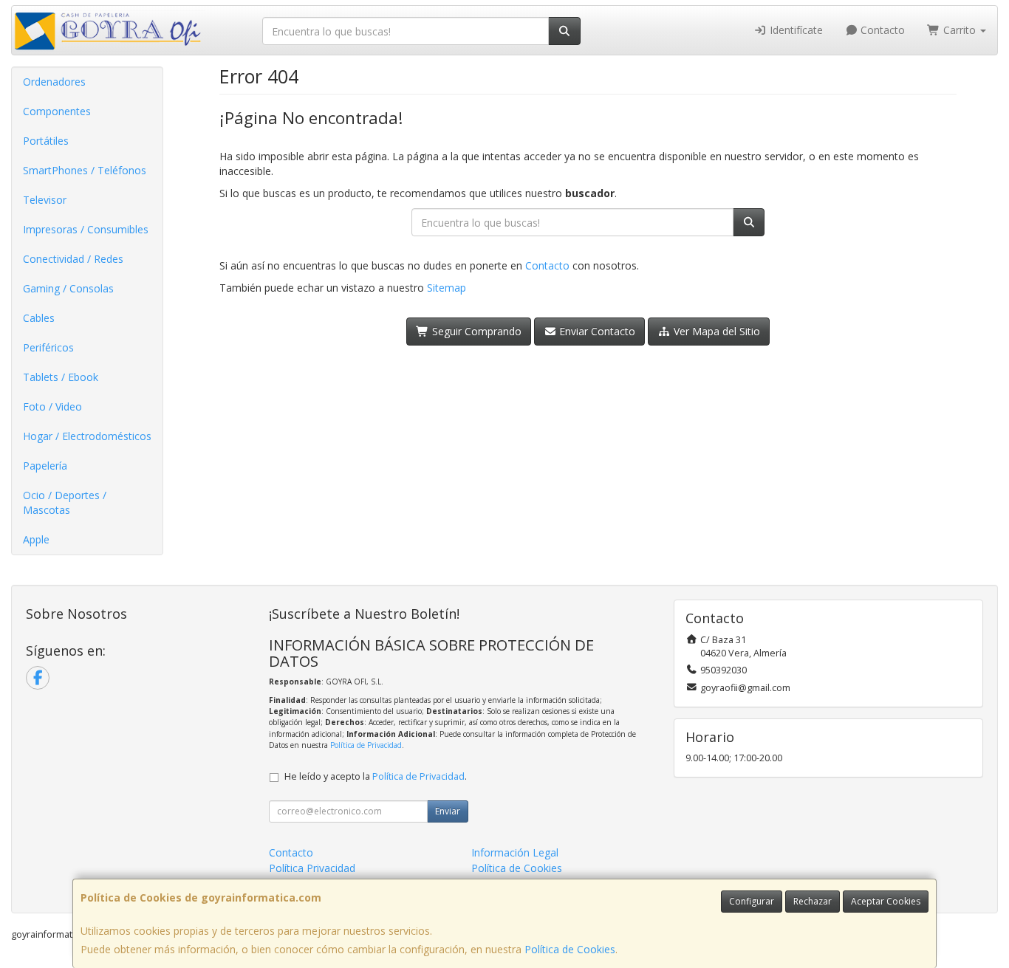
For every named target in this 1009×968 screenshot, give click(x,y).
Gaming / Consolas (68, 288)
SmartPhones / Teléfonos (84, 170)
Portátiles (46, 141)
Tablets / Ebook (60, 377)
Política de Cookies (569, 949)
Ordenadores (54, 82)
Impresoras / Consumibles (85, 229)
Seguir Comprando (475, 331)
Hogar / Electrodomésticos (87, 436)
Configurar (751, 901)
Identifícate (795, 30)
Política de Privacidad (366, 745)
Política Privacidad (312, 868)
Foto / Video (52, 406)
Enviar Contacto (595, 331)
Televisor (44, 200)
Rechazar (812, 901)
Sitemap (446, 288)
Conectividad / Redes (73, 259)
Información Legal (514, 852)
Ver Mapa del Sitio (715, 331)
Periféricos (48, 347)
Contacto (881, 30)
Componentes (57, 111)
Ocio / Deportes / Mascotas (64, 502)
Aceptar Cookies (885, 901)
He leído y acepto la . (375, 776)
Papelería (45, 466)
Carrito (959, 30)
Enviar (447, 811)
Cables (39, 318)
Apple (36, 539)
